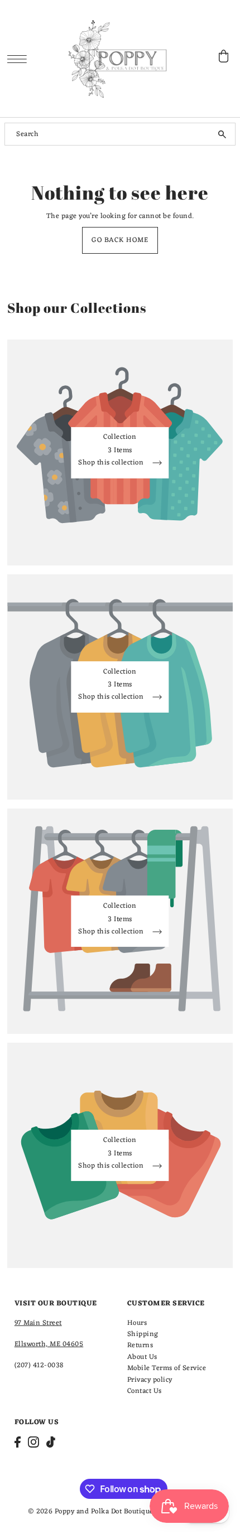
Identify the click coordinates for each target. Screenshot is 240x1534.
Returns (140, 1345)
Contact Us (144, 1391)
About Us (142, 1357)
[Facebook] (18, 1442)
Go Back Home (120, 240)
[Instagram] (33, 1442)
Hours (137, 1323)
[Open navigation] (19, 58)
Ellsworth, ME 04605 (49, 1344)
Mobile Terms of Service (167, 1368)
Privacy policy (149, 1379)
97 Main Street (38, 1323)
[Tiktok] (50, 1442)
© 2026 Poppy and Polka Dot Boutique (90, 1511)
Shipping (143, 1334)
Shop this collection (112, 464)
